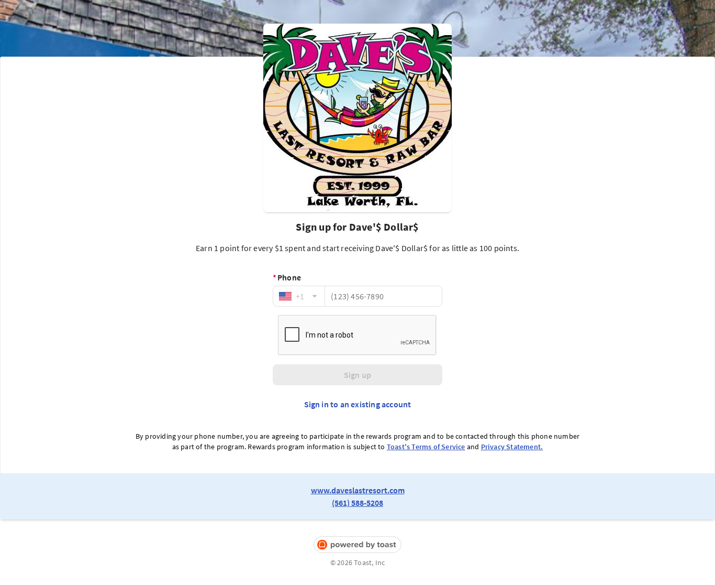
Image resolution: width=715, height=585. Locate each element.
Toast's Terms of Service (426, 446)
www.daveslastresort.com (358, 490)
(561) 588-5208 (357, 502)
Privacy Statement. (512, 446)
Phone (287, 277)
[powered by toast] (357, 545)
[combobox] (299, 296)
